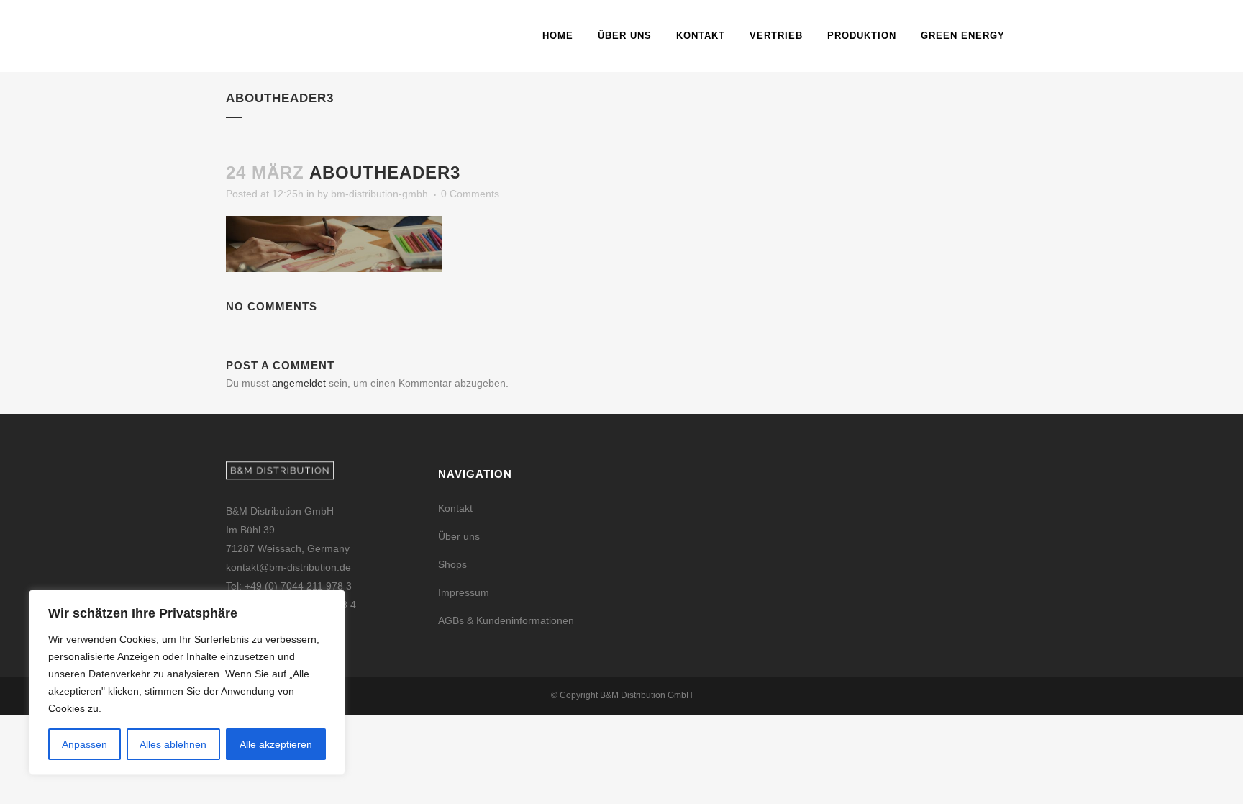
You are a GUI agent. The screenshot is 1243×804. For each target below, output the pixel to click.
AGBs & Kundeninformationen (506, 620)
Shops (452, 564)
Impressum (463, 592)
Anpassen (84, 744)
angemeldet (299, 383)
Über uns (459, 536)
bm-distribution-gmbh (379, 193)
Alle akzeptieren (276, 744)
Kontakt (455, 508)
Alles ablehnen (173, 744)
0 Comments (470, 193)
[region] (187, 682)
